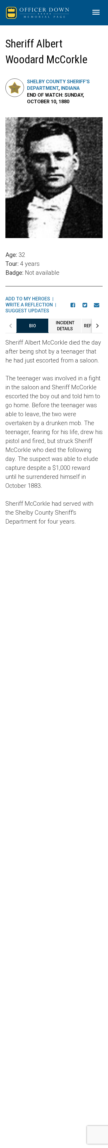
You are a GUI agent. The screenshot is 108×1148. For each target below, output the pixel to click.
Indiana (70, 88)
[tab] (32, 326)
